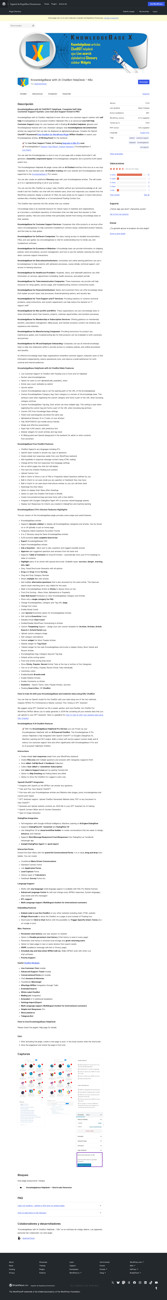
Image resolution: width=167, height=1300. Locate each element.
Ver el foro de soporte (119, 214)
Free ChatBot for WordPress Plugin (53, 134)
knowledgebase (142, 142)
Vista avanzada (116, 154)
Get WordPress (156, 4)
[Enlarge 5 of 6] (100, 1061)
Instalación (52, 94)
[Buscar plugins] (33, 25)
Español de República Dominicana (43, 1286)
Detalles (23, 94)
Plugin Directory (15, 11)
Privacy (12, 1273)
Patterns (42, 1273)
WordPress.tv (76, 1273)
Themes (42, 1266)
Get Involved (105, 1262)
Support (73, 1266)
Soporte (146, 94)
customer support (142, 138)
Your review (115, 195)
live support (144, 147)
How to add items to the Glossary (32, 1213)
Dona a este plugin (117, 233)
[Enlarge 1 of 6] (42, 1061)
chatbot (132, 138)
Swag (103, 1273)
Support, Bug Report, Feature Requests (57, 146)
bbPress (134, 1269)
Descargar (144, 82)
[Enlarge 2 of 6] (42, 1103)
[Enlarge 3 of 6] (71, 1061)
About (11, 1262)
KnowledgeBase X (39, 174)
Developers (74, 1269)
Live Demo (26, 150)
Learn (72, 1262)
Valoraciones (37, 94)
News (11, 1266)
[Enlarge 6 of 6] (100, 1115)
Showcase (43, 1262)
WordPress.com (137, 1262)
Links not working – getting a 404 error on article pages (41, 1206)
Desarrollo (66, 94)
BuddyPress (135, 1273)
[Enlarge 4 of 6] (71, 1103)
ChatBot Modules (32, 963)
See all (146, 195)
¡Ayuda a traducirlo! (111, 18)
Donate (103, 1269)
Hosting (12, 1269)
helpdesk (132, 142)
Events (102, 1266)
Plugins (42, 1269)
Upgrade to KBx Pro (71, 143)
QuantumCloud (40, 84)
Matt (132, 1266)
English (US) (144, 133)
